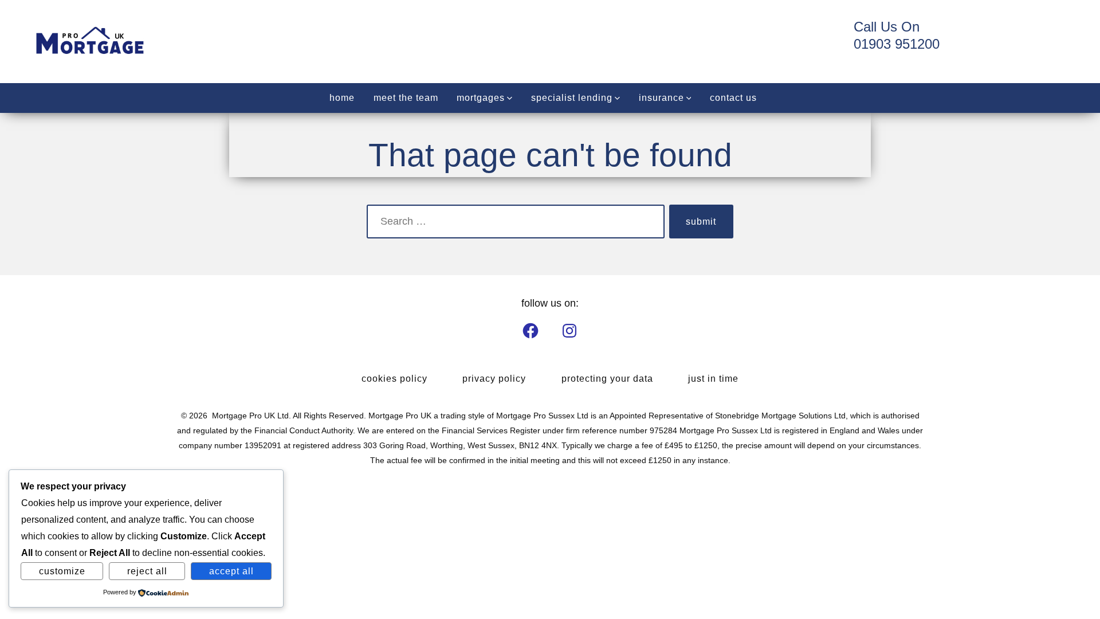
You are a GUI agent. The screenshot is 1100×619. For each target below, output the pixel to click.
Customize (62, 571)
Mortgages (481, 98)
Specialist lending (571, 98)
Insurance (661, 98)
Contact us (733, 98)
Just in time (713, 378)
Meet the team (406, 98)
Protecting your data (607, 378)
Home (342, 98)
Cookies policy (394, 378)
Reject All (147, 571)
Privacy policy (494, 378)
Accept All (231, 571)
